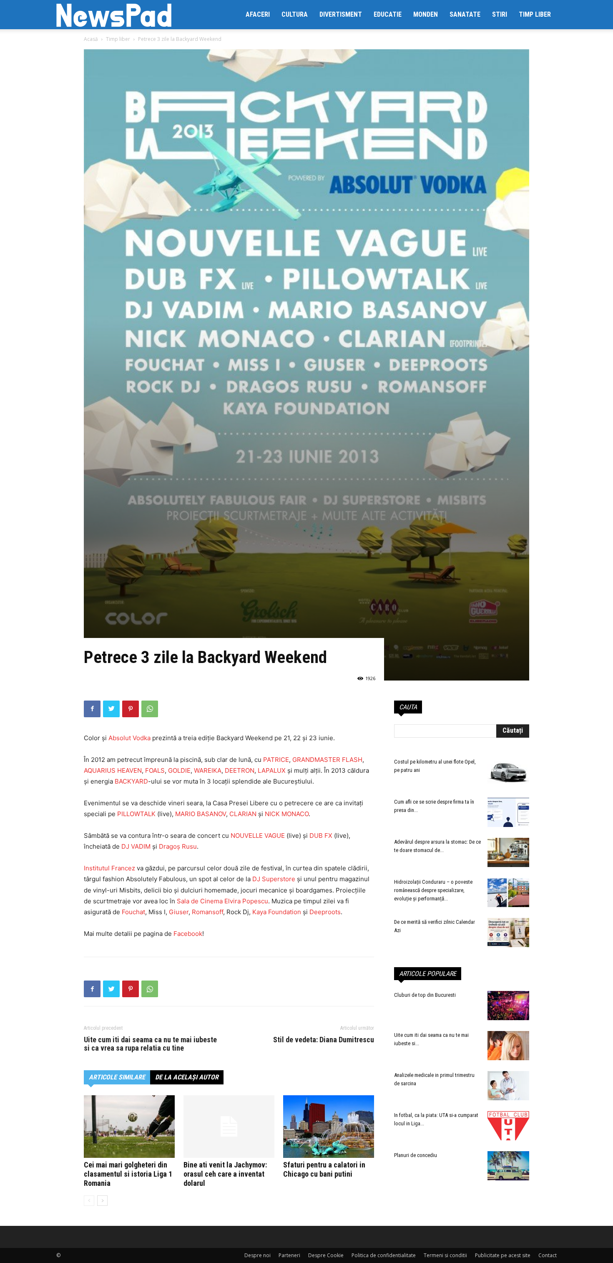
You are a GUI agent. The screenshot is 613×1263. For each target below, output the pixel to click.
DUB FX (320, 835)
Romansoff (207, 912)
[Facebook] (92, 709)
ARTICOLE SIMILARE (117, 1077)
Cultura (294, 14)
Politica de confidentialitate (384, 1255)
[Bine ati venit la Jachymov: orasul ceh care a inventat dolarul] (228, 1126)
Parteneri (289, 1255)
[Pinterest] (130, 709)
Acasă (91, 39)
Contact (547, 1255)
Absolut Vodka (129, 738)
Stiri (499, 14)
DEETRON (239, 770)
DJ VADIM (136, 846)
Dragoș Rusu (178, 846)
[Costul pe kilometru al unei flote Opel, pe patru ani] (508, 772)
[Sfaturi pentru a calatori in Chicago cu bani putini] (328, 1126)
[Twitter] (111, 709)
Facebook (187, 934)
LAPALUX (272, 770)
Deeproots (325, 912)
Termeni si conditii (445, 1255)
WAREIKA (207, 770)
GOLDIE (179, 770)
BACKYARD (131, 781)
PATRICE (276, 760)
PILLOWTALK (137, 814)
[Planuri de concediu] (508, 1165)
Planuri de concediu (415, 1155)
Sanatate (465, 14)
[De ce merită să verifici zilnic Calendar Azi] (508, 932)
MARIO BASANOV (200, 814)
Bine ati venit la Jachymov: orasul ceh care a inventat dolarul (225, 1173)
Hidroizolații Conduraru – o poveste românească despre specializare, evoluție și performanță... (433, 890)
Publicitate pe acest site (502, 1255)
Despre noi (257, 1255)
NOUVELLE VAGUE (258, 835)
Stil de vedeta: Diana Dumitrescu (323, 1040)
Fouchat (133, 912)
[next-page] (102, 1200)
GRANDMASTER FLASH (327, 760)
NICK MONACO (287, 814)
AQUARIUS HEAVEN (113, 770)
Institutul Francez (110, 868)
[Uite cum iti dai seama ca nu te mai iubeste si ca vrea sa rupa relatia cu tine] (508, 1045)
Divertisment (340, 14)
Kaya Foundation (276, 912)
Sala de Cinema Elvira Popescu (222, 901)
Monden (425, 14)
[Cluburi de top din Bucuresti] (508, 1005)
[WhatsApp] (149, 709)
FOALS (155, 770)
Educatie (388, 14)
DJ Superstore (273, 879)
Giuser (178, 912)
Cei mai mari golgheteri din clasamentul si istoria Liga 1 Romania (128, 1173)
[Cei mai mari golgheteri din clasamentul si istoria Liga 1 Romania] (129, 1126)
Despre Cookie (326, 1255)
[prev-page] (89, 1200)
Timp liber (535, 14)
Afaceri (258, 14)
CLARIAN (243, 814)
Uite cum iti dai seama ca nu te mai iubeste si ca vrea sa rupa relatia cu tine (150, 1044)
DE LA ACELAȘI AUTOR (187, 1077)
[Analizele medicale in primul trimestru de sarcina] (508, 1085)
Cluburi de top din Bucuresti (425, 995)
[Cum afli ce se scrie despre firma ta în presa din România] (508, 812)
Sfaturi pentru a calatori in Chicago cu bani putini (324, 1169)
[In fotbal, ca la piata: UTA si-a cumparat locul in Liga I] (508, 1125)
